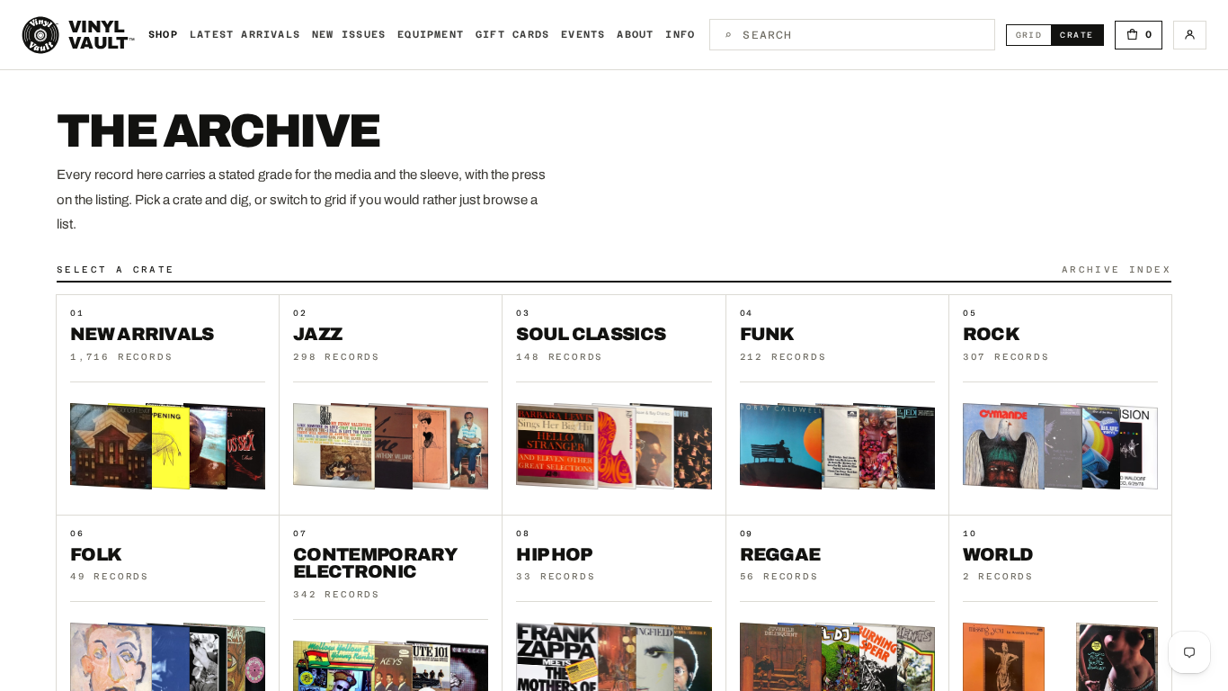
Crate (1081, 35)
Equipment (430, 34)
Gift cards (512, 34)
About (635, 34)
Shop (163, 34)
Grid (1034, 35)
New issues (349, 34)
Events (583, 34)
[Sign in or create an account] (1189, 35)
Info (680, 34)
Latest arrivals (245, 34)
